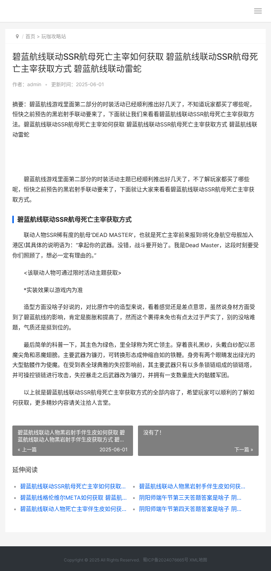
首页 (30, 36)
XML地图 (198, 560)
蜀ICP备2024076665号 (165, 560)
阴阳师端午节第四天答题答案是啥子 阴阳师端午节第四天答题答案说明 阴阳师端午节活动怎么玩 (192, 508)
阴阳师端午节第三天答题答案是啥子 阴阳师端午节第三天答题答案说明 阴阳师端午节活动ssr (192, 497)
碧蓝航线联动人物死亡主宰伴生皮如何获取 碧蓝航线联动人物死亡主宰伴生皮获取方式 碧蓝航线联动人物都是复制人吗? (73, 508)
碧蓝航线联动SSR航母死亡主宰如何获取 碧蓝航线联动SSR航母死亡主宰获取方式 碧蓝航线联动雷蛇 (73, 486)
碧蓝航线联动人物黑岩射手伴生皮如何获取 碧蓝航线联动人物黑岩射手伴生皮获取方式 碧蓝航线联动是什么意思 (192, 486)
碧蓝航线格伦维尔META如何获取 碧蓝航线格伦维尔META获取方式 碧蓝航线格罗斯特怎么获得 (73, 497)
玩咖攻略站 (53, 36)
